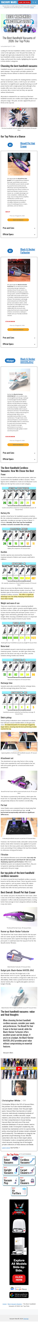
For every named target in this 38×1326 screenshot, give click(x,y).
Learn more (6, 1148)
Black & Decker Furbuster (27, 251)
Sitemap (25, 1319)
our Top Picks (24, 2)
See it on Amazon (18, 220)
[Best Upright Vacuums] (11, 1170)
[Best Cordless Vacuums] (27, 1160)
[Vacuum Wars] (9, 2)
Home (5, 1304)
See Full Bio (14, 1148)
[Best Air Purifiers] (19, 1191)
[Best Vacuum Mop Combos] (11, 1180)
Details (32, 7)
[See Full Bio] (19, 1148)
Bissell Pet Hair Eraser (27, 144)
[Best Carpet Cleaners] (27, 1170)
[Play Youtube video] (19, 1068)
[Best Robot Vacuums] (11, 1160)
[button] (33, 2)
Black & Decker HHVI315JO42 (27, 360)
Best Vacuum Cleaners (15, 1304)
